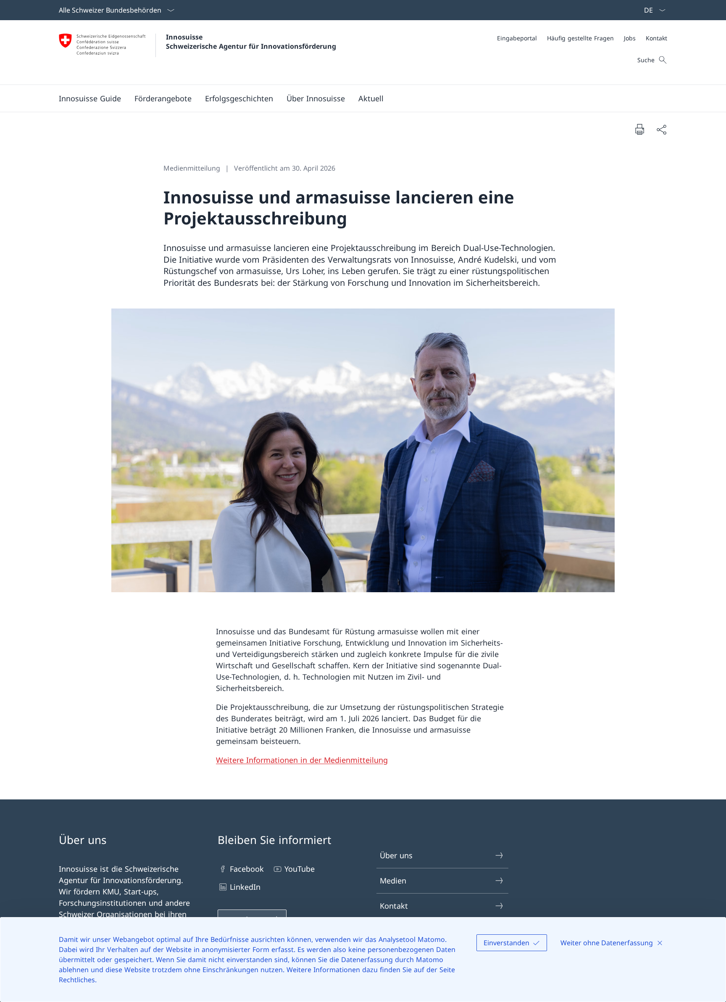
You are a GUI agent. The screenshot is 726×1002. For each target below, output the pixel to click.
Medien (393, 880)
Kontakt (394, 906)
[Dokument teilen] (661, 129)
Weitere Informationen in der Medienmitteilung (302, 760)
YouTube (299, 869)
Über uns (396, 855)
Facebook (247, 869)
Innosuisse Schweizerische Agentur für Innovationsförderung (251, 41)
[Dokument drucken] (639, 129)
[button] (163, 98)
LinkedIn (245, 887)
